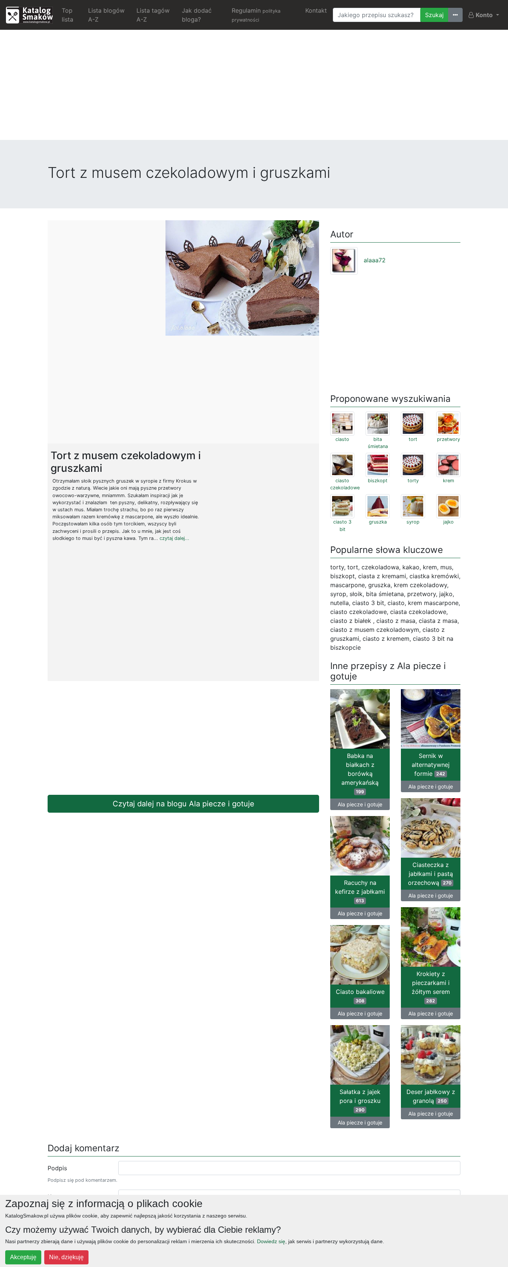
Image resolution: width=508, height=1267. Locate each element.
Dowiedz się (271, 1241)
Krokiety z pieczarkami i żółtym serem (431, 987)
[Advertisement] (254, 88)
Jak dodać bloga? (197, 15)
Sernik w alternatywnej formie (431, 764)
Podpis (57, 1168)
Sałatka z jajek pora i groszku (360, 1100)
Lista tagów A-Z (153, 15)
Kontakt (316, 10)
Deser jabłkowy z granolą (430, 1096)
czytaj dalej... (174, 538)
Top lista (67, 15)
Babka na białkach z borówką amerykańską (360, 773)
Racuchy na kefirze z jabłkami (360, 891)
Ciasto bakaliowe (360, 996)
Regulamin (256, 15)
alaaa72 (375, 260)
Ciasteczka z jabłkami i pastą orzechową (430, 873)
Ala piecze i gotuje (360, 804)
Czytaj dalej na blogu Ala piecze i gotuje (183, 803)
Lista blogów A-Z (106, 15)
